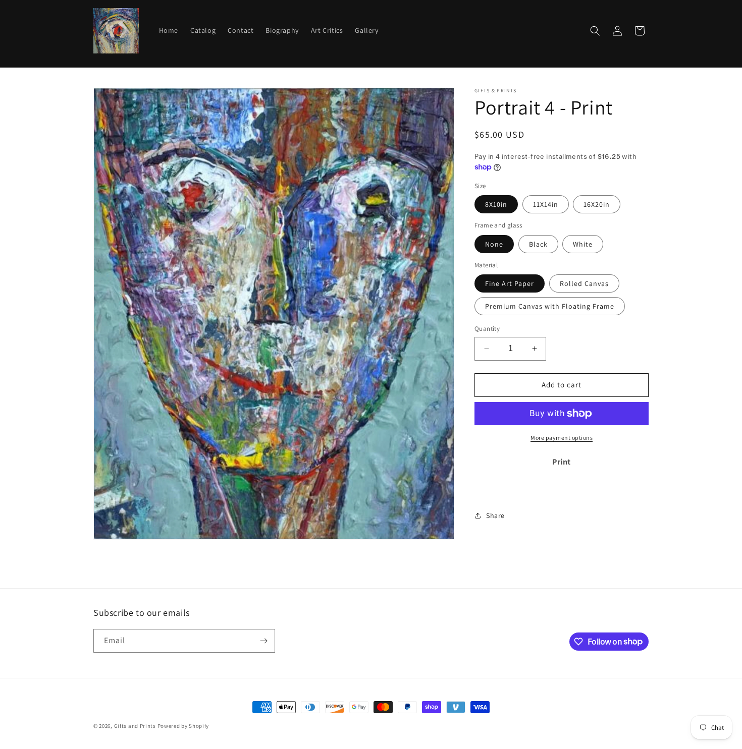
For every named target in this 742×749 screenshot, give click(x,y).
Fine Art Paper (509, 283)
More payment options (562, 437)
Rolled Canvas (584, 283)
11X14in (545, 204)
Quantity (487, 328)
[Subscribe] (263, 641)
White (583, 244)
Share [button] (495, 515)
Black (538, 244)
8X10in (496, 204)
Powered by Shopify (183, 725)
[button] (595, 31)
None (494, 244)
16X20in (597, 204)
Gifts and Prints (135, 725)
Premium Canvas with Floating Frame (549, 306)
